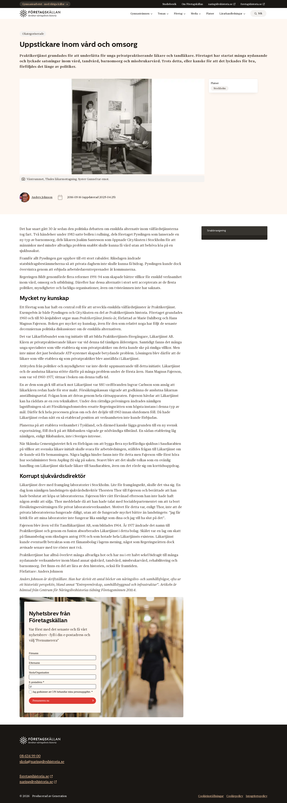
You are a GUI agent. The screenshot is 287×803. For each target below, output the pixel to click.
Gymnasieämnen (139, 13)
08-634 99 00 (30, 756)
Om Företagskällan (192, 4)
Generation (59, 796)
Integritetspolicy (256, 796)
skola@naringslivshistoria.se (42, 761)
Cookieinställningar (211, 796)
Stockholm (220, 88)
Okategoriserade (33, 33)
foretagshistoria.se (251, 4)
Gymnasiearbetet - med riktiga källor (43, 4)
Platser (210, 13)
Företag (178, 13)
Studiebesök (169, 4)
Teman (162, 13)
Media (194, 13)
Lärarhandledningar (230, 13)
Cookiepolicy (234, 796)
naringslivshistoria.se (220, 4)
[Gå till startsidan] (40, 13)
